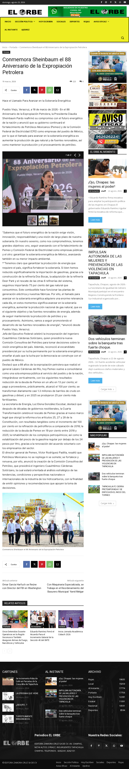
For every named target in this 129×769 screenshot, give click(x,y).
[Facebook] (101, 2)
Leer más (95, 220)
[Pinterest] (111, 2)
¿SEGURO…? (21, 705)
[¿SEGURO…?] (8, 708)
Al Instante (36, 626)
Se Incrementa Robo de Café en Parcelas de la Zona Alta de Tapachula (27, 681)
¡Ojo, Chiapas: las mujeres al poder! (101, 184)
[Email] (57, 90)
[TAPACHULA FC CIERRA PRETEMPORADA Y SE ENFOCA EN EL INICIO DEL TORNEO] (94, 489)
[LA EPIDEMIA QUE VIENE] (8, 696)
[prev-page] (4, 651)
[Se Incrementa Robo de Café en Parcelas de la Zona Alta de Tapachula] (8, 681)
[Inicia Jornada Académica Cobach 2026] (71, 619)
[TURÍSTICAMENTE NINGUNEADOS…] (8, 719)
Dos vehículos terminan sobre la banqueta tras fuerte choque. (106, 343)
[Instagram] (106, 2)
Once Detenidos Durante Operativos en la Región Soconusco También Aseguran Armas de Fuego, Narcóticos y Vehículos (15, 637)
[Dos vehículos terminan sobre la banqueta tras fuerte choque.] (107, 325)
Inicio (4, 47)
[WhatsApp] (120, 2)
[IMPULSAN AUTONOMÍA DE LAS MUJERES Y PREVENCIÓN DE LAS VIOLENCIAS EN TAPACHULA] (107, 238)
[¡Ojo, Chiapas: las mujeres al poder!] (107, 168)
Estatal (62, 626)
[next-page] (10, 651)
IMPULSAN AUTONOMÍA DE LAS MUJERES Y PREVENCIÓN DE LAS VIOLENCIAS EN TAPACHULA (105, 262)
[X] (115, 2)
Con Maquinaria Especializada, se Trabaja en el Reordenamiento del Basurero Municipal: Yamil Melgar (65, 588)
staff (103, 191)
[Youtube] (125, 2)
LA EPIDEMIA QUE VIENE (27, 693)
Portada (13, 47)
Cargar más (106, 389)
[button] (122, 38)
